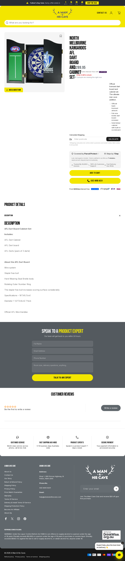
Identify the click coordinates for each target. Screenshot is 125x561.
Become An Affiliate (11, 509)
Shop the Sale (92, 3)
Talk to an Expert (62, 377)
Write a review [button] (110, 408)
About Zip (8, 513)
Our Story (8, 478)
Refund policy (9, 557)
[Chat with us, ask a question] (119, 555)
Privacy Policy (9, 489)
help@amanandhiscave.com (50, 497)
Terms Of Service (11, 499)
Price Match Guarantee (13, 492)
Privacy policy (20, 557)
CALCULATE (113, 139)
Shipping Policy (10, 485)
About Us (7, 472)
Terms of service (32, 557)
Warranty (7, 496)
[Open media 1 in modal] (34, 62)
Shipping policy (44, 557)
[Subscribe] (116, 488)
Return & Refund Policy (13, 482)
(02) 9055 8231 (45, 488)
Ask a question (15, 90)
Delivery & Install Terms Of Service (17, 502)
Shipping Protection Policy (14, 506)
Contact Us (8, 475)
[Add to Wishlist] (61, 36)
